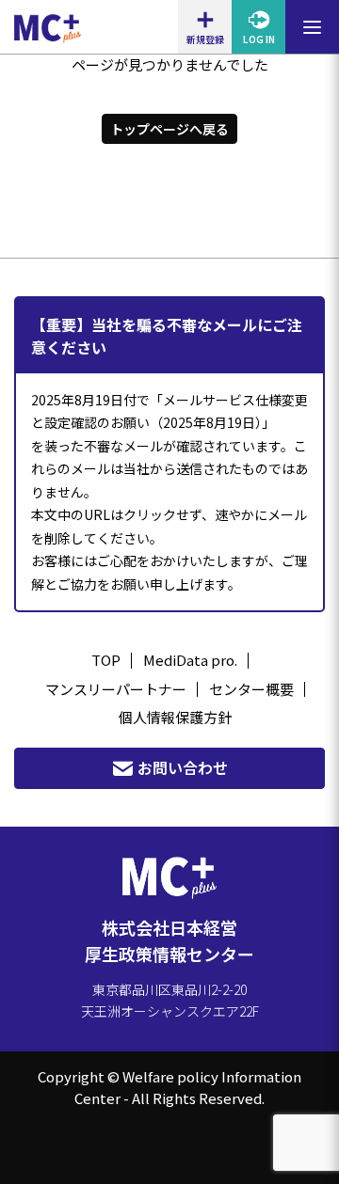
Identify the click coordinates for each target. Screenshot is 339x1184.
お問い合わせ (182, 767)
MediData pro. (190, 660)
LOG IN (259, 39)
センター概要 (251, 689)
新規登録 (205, 39)
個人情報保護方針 (175, 717)
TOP (106, 660)
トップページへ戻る (169, 128)
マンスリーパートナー (115, 689)
